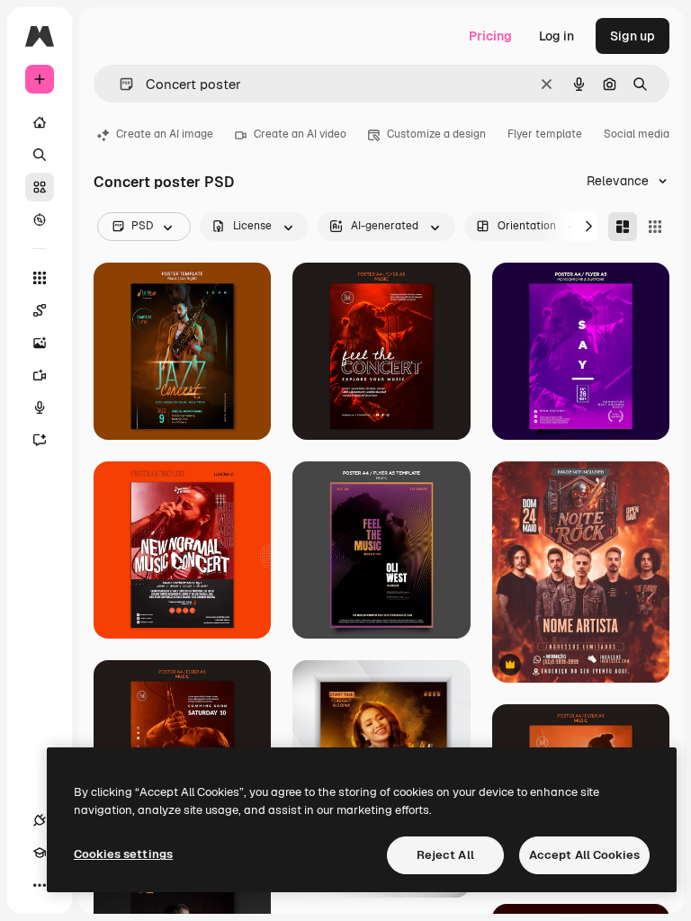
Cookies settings (123, 854)
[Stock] (39, 187)
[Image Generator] (39, 342)
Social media (636, 134)
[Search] (39, 154)
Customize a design (436, 134)
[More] (39, 885)
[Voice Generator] (39, 407)
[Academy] (39, 852)
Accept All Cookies (584, 855)
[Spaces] (39, 310)
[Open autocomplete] (119, 84)
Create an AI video (300, 134)
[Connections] (39, 820)
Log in (556, 36)
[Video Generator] (39, 375)
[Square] (655, 226)
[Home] (39, 122)
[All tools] (39, 278)
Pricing (490, 36)
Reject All (445, 855)
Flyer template (544, 134)
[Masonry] (622, 226)
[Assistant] (39, 439)
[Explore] (39, 219)
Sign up (632, 36)
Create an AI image (164, 134)
